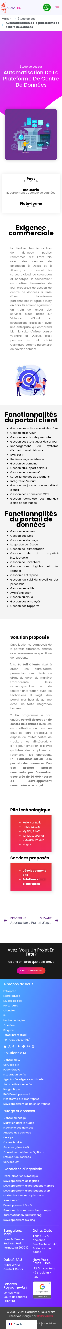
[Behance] (28, 1046)
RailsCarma (45, 1316)
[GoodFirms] (9, 1046)
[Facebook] (13, 1046)
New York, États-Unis (42, 1261)
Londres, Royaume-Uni (15, 1286)
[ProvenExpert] (23, 1046)
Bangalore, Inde (12, 1232)
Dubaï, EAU (12, 1259)
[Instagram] (33, 1046)
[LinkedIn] (19, 1046)
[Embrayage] (4, 1046)
